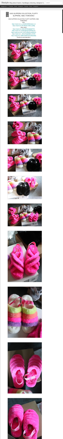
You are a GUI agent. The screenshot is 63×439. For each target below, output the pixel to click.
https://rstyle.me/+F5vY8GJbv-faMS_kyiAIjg (24, 25)
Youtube (11, 6)
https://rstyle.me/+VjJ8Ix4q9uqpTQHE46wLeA (23, 30)
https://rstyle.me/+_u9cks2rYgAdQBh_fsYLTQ (23, 34)
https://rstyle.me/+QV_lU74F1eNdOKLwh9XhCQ (23, 32)
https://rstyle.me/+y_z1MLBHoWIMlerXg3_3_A (23, 24)
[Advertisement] (49, 36)
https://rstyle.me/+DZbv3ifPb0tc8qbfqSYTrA (24, 29)
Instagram (20, 6)
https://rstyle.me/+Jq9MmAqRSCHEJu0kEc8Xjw (23, 35)
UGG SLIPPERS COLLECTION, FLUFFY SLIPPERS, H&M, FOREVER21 (24, 14)
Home (15, 6)
